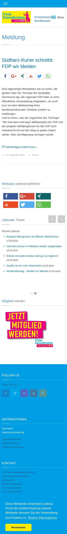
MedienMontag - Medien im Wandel (27, 271)
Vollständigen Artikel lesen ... (21, 146)
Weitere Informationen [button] (42, 517)
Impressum (7, 428)
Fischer (35, 155)
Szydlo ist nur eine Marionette (24, 265)
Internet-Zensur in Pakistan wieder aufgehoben (34, 246)
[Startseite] (16, 17)
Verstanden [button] (18, 527)
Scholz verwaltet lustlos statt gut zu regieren (32, 255)
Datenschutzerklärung (13, 432)
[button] (5, 76)
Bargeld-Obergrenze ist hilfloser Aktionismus (33, 236)
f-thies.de (20, 447)
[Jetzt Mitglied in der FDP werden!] (28, 328)
